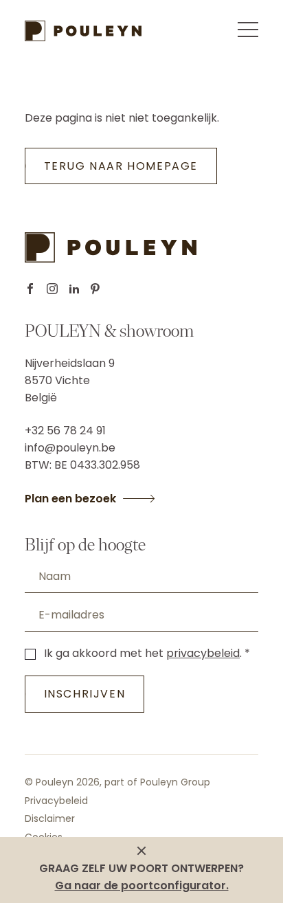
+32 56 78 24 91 (65, 430)
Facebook (30, 288)
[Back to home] (83, 31)
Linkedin (74, 288)
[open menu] (248, 29)
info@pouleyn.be (70, 448)
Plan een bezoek (70, 498)
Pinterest (95, 288)
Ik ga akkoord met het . (143, 653)
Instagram (52, 288)
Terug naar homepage (121, 166)
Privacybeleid (56, 800)
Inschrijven (85, 694)
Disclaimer (50, 818)
